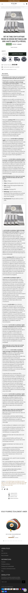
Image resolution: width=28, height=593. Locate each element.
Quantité (4, 51)
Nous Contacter (4, 555)
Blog (2, 571)
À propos (3, 562)
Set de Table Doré (18, 481)
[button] (3, 541)
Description (5, 73)
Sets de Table (10, 485)
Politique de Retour (5, 564)
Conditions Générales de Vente (8, 568)
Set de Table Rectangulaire (11, 483)
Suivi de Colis (4, 553)
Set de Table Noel (17, 482)
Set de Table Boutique (9, 586)
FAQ (2, 551)
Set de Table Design (10, 481)
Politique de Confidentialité (7, 566)
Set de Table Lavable (10, 482)
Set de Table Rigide (20, 483)
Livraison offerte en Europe (14, 1)
